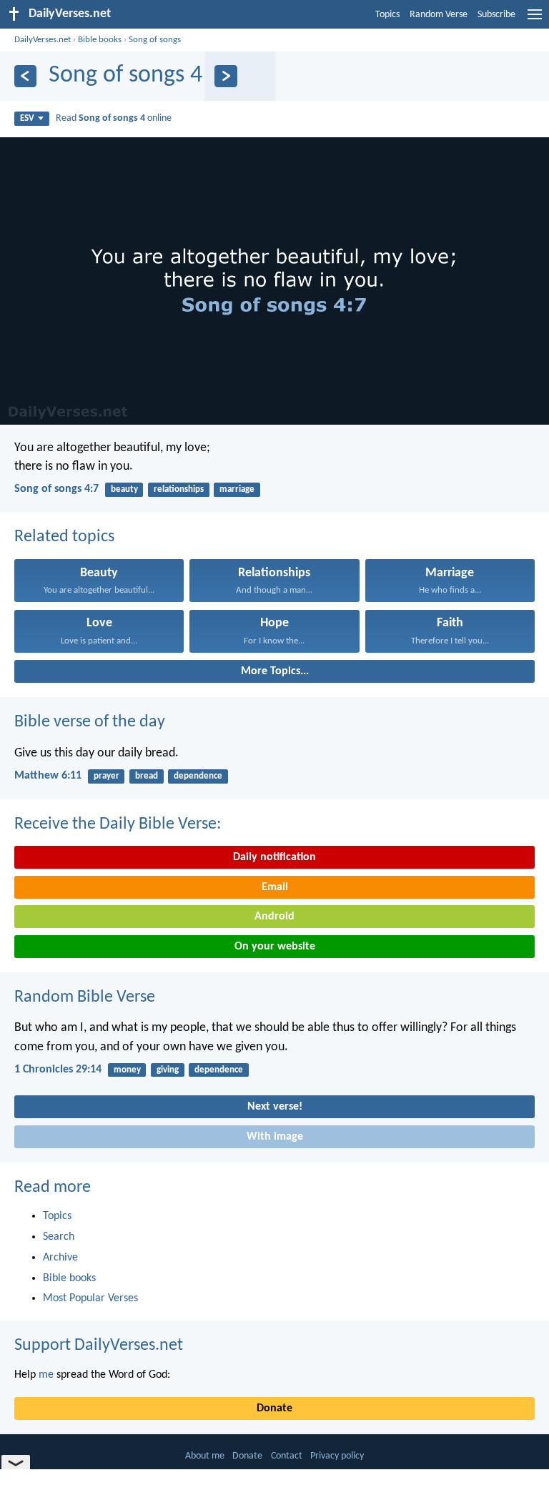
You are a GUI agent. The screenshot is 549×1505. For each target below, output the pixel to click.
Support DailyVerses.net (98, 1345)
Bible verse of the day (89, 722)
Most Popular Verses (90, 1298)
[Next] (225, 76)
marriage (236, 489)
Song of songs (155, 39)
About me (204, 1456)
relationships (179, 489)
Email (275, 887)
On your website (274, 946)
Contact (286, 1456)
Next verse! (274, 1106)
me (46, 1375)
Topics (387, 14)
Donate (274, 1408)
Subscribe (496, 14)
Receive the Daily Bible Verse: (117, 824)
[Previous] (25, 76)
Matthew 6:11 (47, 775)
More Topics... (275, 671)
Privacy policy (337, 1456)
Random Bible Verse (84, 997)
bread (146, 776)
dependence (198, 776)
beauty (124, 489)
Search (58, 1237)
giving (168, 1070)
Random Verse (439, 14)
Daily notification (274, 857)
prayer (106, 776)
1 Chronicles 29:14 (58, 1069)
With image (275, 1137)
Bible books (100, 39)
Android (274, 916)
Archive (60, 1257)
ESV (27, 118)
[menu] (534, 20)
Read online (114, 118)
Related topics (64, 537)
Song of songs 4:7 (56, 489)
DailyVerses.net (42, 39)
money (127, 1070)
